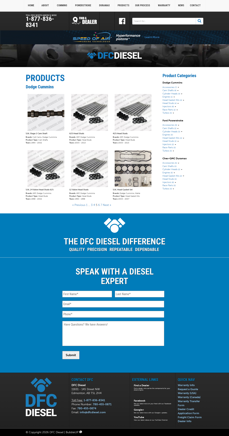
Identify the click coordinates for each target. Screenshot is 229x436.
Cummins (62, 5)
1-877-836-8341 (40, 22)
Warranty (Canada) (189, 397)
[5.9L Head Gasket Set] (134, 175)
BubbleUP (72, 432)
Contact (195, 5)
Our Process (143, 5)
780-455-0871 (102, 404)
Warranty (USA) (187, 393)
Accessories (169, 87)
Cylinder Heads (171, 93)
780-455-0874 (86, 408)
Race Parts (169, 109)
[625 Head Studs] (91, 119)
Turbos (167, 112)
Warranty (164, 5)
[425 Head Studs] (134, 119)
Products (123, 5)
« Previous (78, 205)
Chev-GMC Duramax (174, 158)
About (45, 5)
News (181, 5)
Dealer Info (184, 421)
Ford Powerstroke (172, 120)
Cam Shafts (169, 90)
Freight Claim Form (190, 417)
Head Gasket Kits (172, 100)
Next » (107, 205)
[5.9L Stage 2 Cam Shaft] (47, 119)
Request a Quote (188, 389)
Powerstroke (83, 5)
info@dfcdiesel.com (93, 412)
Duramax (104, 5)
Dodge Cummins (172, 82)
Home (31, 5)
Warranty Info (186, 385)
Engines (167, 96)
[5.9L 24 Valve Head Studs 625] (47, 175)
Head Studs (169, 103)
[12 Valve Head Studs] (91, 175)
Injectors (168, 106)
